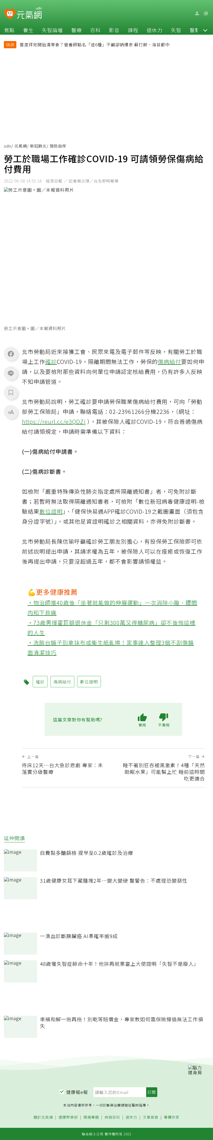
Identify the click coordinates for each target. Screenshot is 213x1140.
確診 (51, 362)
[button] (205, 29)
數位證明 (51, 511)
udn (7, 146)
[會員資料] (197, 13)
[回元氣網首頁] (29, 13)
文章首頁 (150, 1117)
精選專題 (91, 1117)
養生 (28, 30)
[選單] (205, 13)
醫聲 (195, 30)
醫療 (76, 30)
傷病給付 (169, 362)
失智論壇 (52, 30)
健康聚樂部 (68, 1117)
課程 (133, 30)
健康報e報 (77, 1092)
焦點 (9, 30)
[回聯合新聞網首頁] (10, 14)
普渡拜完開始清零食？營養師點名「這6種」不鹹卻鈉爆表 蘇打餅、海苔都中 (95, 44)
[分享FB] (11, 354)
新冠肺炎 (38, 146)
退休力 (155, 30)
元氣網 (20, 146)
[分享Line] (11, 373)
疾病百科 (112, 1117)
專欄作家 (171, 1117)
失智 (176, 30)
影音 (114, 30)
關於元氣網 (43, 1117)
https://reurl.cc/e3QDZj (54, 421)
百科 (95, 30)
